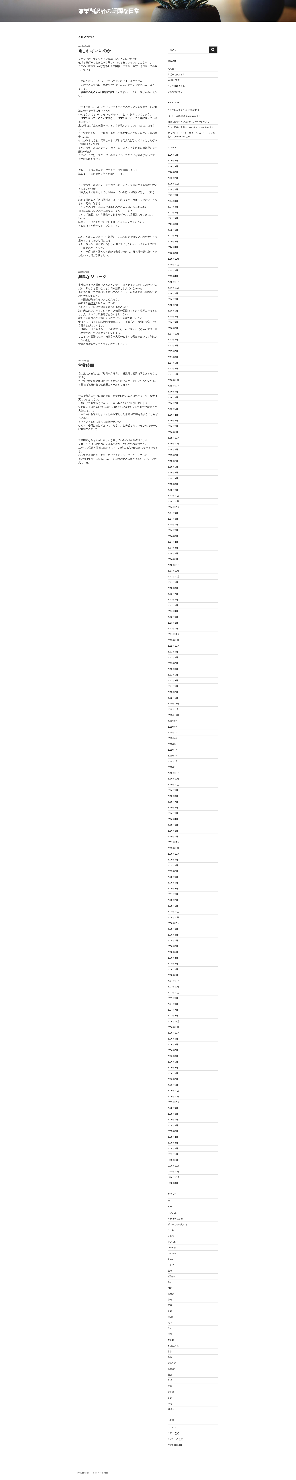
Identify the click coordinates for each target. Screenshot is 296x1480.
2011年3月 (173, 755)
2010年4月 (173, 819)
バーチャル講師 (175, 116)
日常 (170, 1328)
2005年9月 (173, 1108)
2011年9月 (173, 721)
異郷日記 (172, 1369)
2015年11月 (173, 443)
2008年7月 (173, 940)
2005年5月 (173, 1131)
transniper (200, 121)
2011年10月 (173, 715)
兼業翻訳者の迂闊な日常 (109, 11)
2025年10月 (173, 183)
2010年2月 (173, 831)
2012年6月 (173, 669)
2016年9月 (173, 391)
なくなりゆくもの (176, 86)
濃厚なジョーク (92, 276)
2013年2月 (173, 623)
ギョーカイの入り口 (177, 1224)
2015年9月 (173, 449)
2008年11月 (173, 917)
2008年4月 (173, 958)
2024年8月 (173, 206)
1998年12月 (173, 1166)
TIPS (170, 1207)
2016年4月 (173, 415)
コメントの (175, 1439)
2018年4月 (173, 322)
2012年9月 (173, 651)
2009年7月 (173, 871)
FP (169, 1201)
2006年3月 (173, 1073)
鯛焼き (171, 1409)
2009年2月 (173, 900)
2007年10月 (173, 992)
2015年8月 (173, 455)
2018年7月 (173, 305)
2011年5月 (173, 744)
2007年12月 (173, 981)
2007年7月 (173, 1010)
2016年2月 (173, 426)
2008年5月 (173, 952)
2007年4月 (173, 1015)
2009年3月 (173, 894)
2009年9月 (173, 859)
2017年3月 (173, 368)
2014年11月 (173, 501)
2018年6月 (173, 310)
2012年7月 (173, 663)
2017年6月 (173, 357)
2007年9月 (173, 998)
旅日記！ (172, 1317)
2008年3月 (173, 963)
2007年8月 (173, 1004)
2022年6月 (173, 230)
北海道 (171, 1294)
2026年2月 (173, 178)
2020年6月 (173, 241)
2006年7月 (173, 1050)
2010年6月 (173, 807)
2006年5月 (173, 1062)
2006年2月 (173, 1079)
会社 (170, 1282)
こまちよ (172, 1230)
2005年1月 (173, 1154)
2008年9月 (173, 929)
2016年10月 (173, 386)
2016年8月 (173, 397)
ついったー (173, 1242)
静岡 (170, 1403)
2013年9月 (173, 582)
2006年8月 (173, 1044)
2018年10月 (173, 287)
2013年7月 (173, 594)
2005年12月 (173, 1090)
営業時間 (86, 365)
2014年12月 (173, 495)
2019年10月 (173, 264)
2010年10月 (173, 784)
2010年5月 (173, 813)
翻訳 (170, 1374)
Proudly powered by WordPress (92, 1473)
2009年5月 (173, 882)
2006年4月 (173, 1067)
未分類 (171, 1340)
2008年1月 (173, 975)
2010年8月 (173, 796)
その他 (171, 1236)
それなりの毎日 (175, 92)
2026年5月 (173, 160)
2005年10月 (173, 1102)
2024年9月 (173, 201)
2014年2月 (173, 553)
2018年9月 (173, 293)
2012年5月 (173, 674)
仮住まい (172, 1276)
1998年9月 (173, 1183)
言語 (170, 1380)
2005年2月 (173, 1148)
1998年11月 (173, 1171)
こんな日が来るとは (177, 110)
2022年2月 (173, 235)
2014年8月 (173, 519)
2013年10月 (173, 576)
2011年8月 (173, 727)
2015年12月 (173, 438)
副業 (170, 1288)
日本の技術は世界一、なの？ (182, 127)
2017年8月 (173, 345)
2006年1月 (173, 1085)
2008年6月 (173, 946)
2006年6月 (173, 1056)
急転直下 (172, 69)
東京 (170, 1351)
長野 (170, 1398)
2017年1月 (173, 374)
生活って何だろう (176, 74)
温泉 (170, 1357)
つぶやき (172, 1247)
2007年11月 (173, 986)
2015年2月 (173, 490)
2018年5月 (173, 316)
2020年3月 (173, 253)
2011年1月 (173, 767)
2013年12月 (173, 565)
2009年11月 (173, 848)
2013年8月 (173, 588)
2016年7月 (173, 403)
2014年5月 (173, 536)
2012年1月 (173, 698)
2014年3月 (173, 547)
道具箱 (171, 1392)
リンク (171, 1265)
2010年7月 (173, 802)
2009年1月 (173, 906)
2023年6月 (173, 212)
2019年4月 (173, 276)
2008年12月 (173, 911)
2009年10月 (173, 854)
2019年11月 (173, 259)
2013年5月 (173, 605)
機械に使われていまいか (179, 121)
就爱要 (193, 110)
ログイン (172, 1427)
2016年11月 (173, 380)
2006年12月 (173, 1021)
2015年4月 (173, 478)
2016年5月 (173, 409)
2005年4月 (173, 1137)
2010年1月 (173, 836)
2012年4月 (173, 680)
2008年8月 (173, 935)
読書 (170, 1386)
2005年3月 (173, 1142)
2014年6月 (173, 530)
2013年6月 (173, 599)
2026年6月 (173, 155)
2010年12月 (173, 773)
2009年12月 (173, 842)
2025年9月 (173, 189)
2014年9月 (173, 513)
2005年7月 (173, 1119)
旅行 (170, 1322)
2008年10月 (173, 923)
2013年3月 (173, 617)
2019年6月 (173, 270)
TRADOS (172, 1213)
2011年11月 (173, 709)
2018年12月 (173, 282)
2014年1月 (173, 559)
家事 (170, 1305)
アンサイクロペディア (122, 284)
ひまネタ (172, 1253)
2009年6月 (173, 877)
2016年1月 (173, 432)
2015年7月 (173, 461)
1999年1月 (173, 1160)
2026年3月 (173, 172)
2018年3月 (173, 328)
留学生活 (172, 1363)
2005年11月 (173, 1096)
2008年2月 (173, 969)
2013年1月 (173, 628)
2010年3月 (173, 825)
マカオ (171, 1259)
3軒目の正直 (174, 80)
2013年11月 (173, 571)
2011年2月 (173, 761)
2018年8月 (173, 299)
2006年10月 (173, 1033)
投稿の (173, 1433)
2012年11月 (173, 640)
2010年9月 (173, 790)
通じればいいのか (94, 50)
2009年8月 (173, 865)
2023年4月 (173, 218)
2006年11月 (173, 1027)
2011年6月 (173, 738)
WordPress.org (175, 1445)
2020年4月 (173, 247)
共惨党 (92, 303)
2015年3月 (173, 484)
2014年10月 (173, 507)
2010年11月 (173, 778)
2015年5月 (173, 472)
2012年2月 (173, 692)
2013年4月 (173, 611)
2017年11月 (173, 334)
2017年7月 (173, 351)
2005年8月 (173, 1114)
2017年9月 (173, 339)
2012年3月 (173, 686)
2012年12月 (173, 634)
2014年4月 (173, 542)
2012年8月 (173, 657)
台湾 (170, 1299)
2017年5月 (173, 363)
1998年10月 (173, 1177)
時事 (170, 1334)
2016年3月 (173, 420)
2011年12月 (173, 703)
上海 (170, 1270)
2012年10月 (173, 646)
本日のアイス (174, 1345)
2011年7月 (173, 732)
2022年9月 (173, 224)
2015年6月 (173, 467)
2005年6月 (173, 1125)
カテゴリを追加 (175, 1218)
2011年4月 (173, 750)
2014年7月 (173, 524)
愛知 (170, 1311)
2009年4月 (173, 888)
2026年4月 (173, 166)
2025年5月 (173, 195)
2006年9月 (173, 1038)
